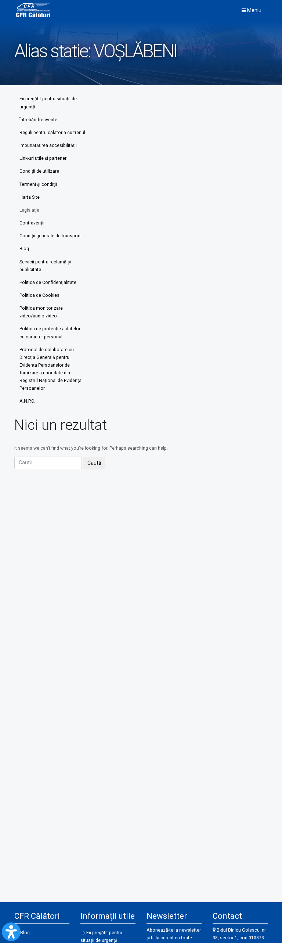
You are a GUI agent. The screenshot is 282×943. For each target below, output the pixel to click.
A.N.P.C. (27, 401)
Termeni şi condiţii (38, 184)
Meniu (253, 10)
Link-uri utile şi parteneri (43, 158)
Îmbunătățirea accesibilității (48, 145)
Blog (24, 248)
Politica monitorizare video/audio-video (41, 312)
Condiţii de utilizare (39, 171)
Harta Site (29, 197)
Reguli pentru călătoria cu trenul (52, 132)
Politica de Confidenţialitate (47, 282)
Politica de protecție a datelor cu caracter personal (49, 332)
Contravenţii (31, 223)
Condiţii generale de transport (50, 235)
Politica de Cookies (39, 295)
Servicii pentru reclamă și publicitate (45, 265)
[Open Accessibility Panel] (11, 931)
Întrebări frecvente (38, 119)
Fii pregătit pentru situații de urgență (48, 102)
